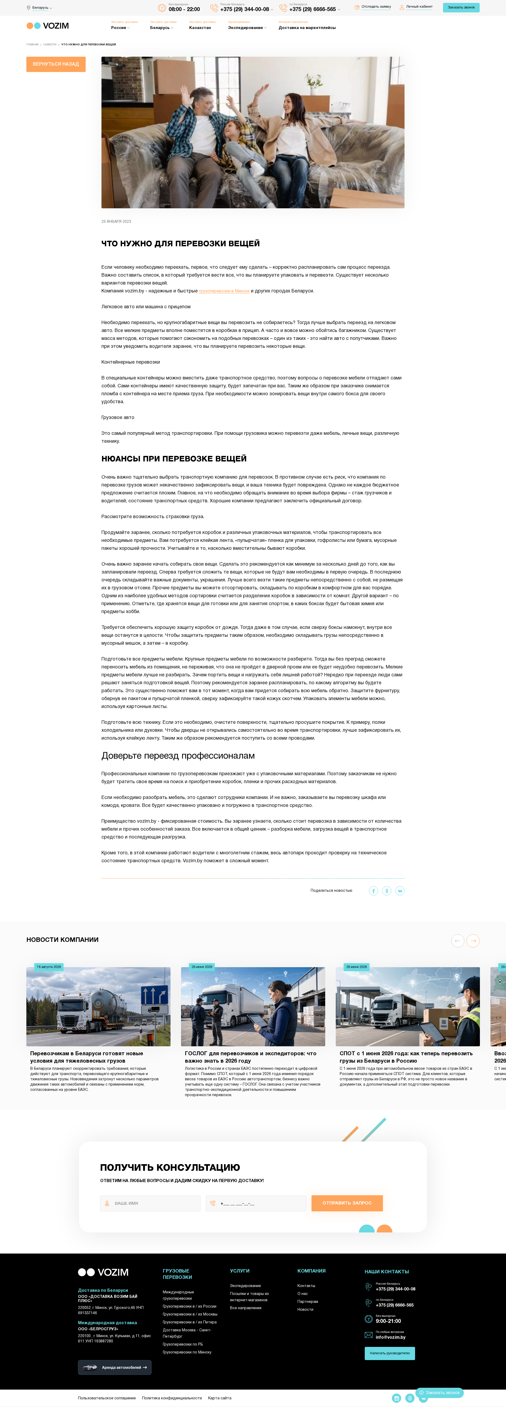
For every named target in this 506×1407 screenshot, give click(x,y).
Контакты (306, 1286)
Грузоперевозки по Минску (187, 1352)
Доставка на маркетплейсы (307, 28)
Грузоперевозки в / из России (189, 1306)
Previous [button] (457, 940)
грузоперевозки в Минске (224, 291)
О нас (303, 1294)
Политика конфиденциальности (172, 1398)
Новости (49, 45)
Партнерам (308, 1302)
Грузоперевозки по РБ (183, 1344)
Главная (32, 45)
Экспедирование (245, 1286)
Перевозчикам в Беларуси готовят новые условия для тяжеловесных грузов (86, 1058)
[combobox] (43, 8)
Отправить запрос (347, 1203)
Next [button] (473, 940)
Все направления (245, 1308)
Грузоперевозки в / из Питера (190, 1322)
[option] (98, 1032)
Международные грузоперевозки (178, 1295)
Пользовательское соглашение (107, 1398)
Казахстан (200, 28)
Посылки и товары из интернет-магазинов (249, 1297)
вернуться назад (56, 64)
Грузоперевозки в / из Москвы (190, 1314)
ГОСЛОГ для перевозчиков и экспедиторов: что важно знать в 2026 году (251, 1058)
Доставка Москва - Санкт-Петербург (187, 1333)
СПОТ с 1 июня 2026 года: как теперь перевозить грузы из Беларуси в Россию (406, 1058)
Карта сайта (219, 1398)
